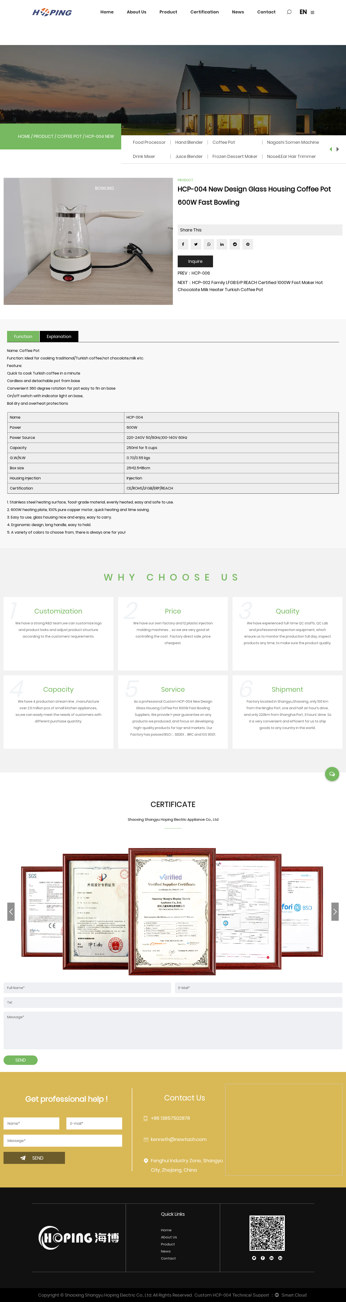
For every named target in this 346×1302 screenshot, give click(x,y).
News (238, 12)
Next (338, 149)
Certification (204, 12)
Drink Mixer (144, 156)
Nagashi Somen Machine (293, 142)
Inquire (195, 261)
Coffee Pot (69, 136)
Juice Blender (189, 156)
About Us (136, 12)
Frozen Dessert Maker (235, 156)
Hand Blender (189, 142)
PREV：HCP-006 (194, 273)
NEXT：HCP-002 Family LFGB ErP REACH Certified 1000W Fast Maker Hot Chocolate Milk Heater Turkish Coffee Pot (250, 286)
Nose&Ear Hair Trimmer (291, 156)
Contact (266, 12)
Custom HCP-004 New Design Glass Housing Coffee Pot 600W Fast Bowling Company (212, 1295)
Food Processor (149, 142)
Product (168, 12)
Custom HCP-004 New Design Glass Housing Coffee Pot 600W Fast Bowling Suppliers (173, 708)
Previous (331, 149)
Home (107, 12)
